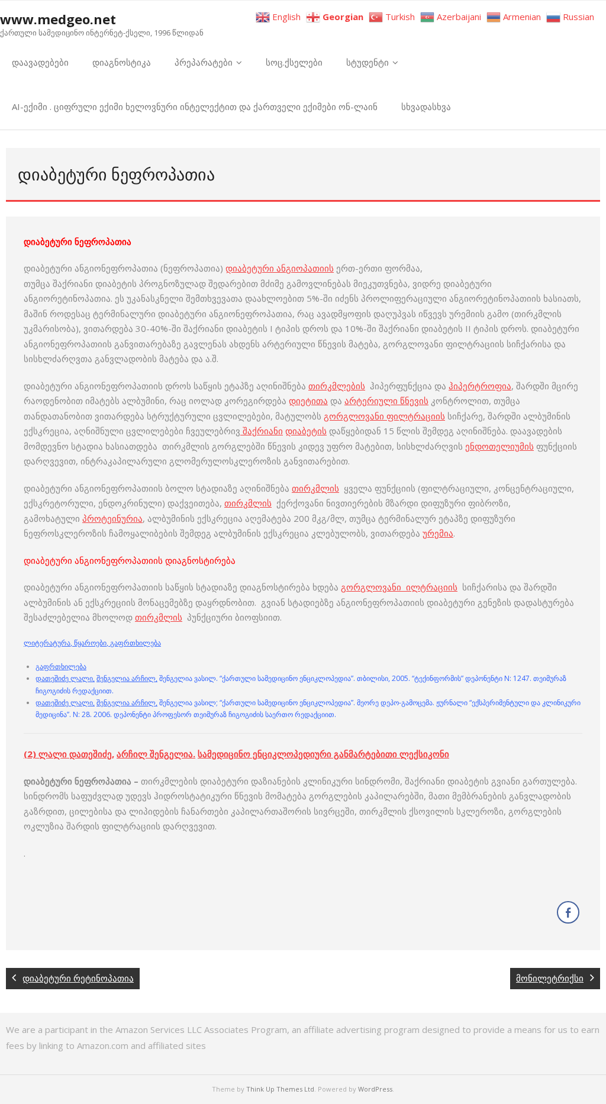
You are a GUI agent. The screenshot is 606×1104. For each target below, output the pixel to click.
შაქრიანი (261, 431)
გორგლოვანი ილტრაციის (399, 587)
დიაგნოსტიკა (121, 62)
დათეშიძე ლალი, (65, 678)
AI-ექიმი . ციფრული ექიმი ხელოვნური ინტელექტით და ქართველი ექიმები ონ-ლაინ (195, 106)
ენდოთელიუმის (499, 446)
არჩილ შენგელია (155, 754)
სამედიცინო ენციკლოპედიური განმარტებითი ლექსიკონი (323, 754)
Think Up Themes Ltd (280, 1088)
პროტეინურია (112, 518)
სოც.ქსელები (294, 62)
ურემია (438, 533)
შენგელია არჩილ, (126, 678)
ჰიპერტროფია (480, 386)
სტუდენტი (367, 62)
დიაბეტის (306, 431)
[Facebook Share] (568, 912)
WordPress (375, 1088)
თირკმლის (315, 488)
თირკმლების (336, 386)
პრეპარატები (204, 62)
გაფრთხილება (61, 666)
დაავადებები (40, 62)
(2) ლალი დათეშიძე (68, 754)
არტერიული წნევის (386, 400)
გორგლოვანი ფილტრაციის (384, 416)
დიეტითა (308, 400)
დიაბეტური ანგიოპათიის (279, 268)
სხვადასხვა (426, 106)
